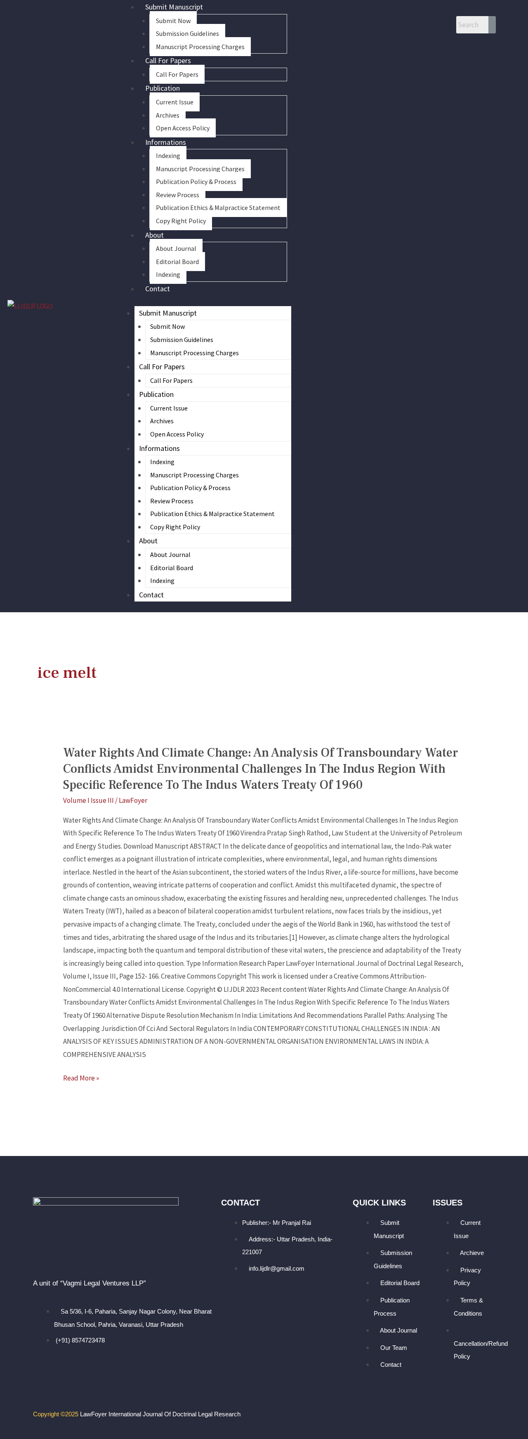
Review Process (177, 195)
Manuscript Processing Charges (200, 46)
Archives (167, 115)
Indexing (168, 155)
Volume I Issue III (88, 800)
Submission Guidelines (187, 33)
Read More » (81, 1078)
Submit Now (173, 21)
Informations (165, 142)
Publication (162, 88)
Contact (157, 288)
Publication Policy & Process (196, 181)
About (154, 235)
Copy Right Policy (181, 221)
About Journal (176, 248)
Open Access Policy (183, 128)
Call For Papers (168, 60)
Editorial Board (177, 261)
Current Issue (174, 102)
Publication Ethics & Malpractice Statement (218, 207)
